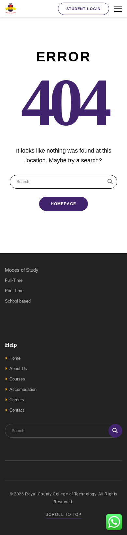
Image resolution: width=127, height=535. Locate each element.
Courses (17, 379)
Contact (16, 410)
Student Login (83, 9)
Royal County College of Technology (60, 494)
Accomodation (22, 389)
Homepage (64, 204)
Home (15, 358)
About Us (18, 368)
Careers (16, 399)
